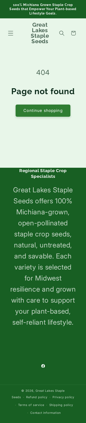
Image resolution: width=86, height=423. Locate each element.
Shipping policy (61, 405)
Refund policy (36, 397)
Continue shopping (43, 110)
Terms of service (31, 405)
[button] (11, 33)
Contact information (45, 412)
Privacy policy (63, 397)
